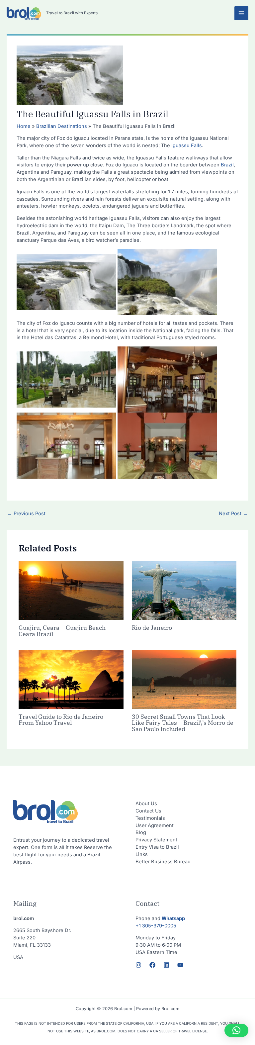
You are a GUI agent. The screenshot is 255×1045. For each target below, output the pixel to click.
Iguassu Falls (186, 145)
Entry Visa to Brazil (157, 847)
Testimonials (150, 818)
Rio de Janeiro (152, 627)
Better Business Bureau (163, 862)
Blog (140, 832)
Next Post (233, 514)
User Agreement (154, 825)
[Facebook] (152, 965)
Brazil (227, 165)
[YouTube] (180, 965)
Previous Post (26, 514)
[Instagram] (138, 965)
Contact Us (148, 811)
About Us (146, 804)
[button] (236, 1030)
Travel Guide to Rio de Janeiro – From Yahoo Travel (63, 719)
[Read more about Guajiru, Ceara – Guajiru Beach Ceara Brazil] (71, 590)
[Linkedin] (166, 965)
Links (141, 854)
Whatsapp (173, 918)
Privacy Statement (156, 840)
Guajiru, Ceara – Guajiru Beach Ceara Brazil (62, 630)
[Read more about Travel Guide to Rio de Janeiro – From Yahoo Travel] (71, 679)
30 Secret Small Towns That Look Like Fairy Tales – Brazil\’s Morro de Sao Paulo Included (182, 722)
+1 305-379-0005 (155, 926)
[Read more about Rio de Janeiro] (184, 590)
